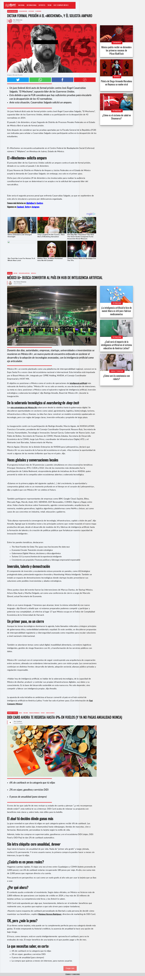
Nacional (21, 5)
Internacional (32, 5)
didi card (25, 713)
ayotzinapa (31, 11)
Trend (49, 5)
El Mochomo (38, 11)
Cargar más (70, 968)
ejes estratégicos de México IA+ (24, 408)
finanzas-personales (34, 713)
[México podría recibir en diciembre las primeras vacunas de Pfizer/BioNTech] (116, 33)
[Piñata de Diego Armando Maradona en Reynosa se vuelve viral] (116, 67)
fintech (43, 713)
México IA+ (33, 273)
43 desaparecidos (23, 11)
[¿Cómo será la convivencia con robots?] (116, 362)
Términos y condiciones (72, 974)
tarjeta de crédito (50, 713)
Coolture (21, 9)
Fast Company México (60, 5)
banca (20, 713)
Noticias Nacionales (12, 11)
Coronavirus (117, 43)
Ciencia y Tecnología (117, 371)
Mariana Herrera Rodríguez (49, 914)
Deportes (42, 5)
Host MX (15, 273)
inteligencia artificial (24, 273)
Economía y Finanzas (13, 713)
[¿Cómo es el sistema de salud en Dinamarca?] (116, 101)
